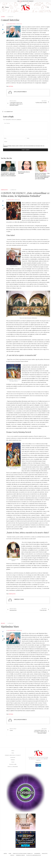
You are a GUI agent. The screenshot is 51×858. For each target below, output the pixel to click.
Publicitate (13, 759)
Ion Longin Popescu (11, 23)
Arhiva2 (12, 750)
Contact (12, 762)
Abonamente (12, 757)
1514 (21, 23)
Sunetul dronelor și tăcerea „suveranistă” (24, 172)
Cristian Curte (10, 199)
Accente (3, 16)
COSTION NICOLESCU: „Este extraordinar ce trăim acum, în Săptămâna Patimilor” (25, 194)
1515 (19, 199)
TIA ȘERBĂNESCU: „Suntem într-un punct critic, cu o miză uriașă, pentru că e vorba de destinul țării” (8, 174)
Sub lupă (3, 623)
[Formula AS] (25, 7)
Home (13, 752)
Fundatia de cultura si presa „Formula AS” (13, 755)
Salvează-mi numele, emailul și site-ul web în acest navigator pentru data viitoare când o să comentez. (23, 146)
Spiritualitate (4, 189)
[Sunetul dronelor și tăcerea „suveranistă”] (25, 165)
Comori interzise (10, 19)
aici (20, 1)
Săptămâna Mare (10, 626)
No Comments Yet (8, 111)
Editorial (11, 86)
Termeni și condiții (12, 764)
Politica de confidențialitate (13, 766)
